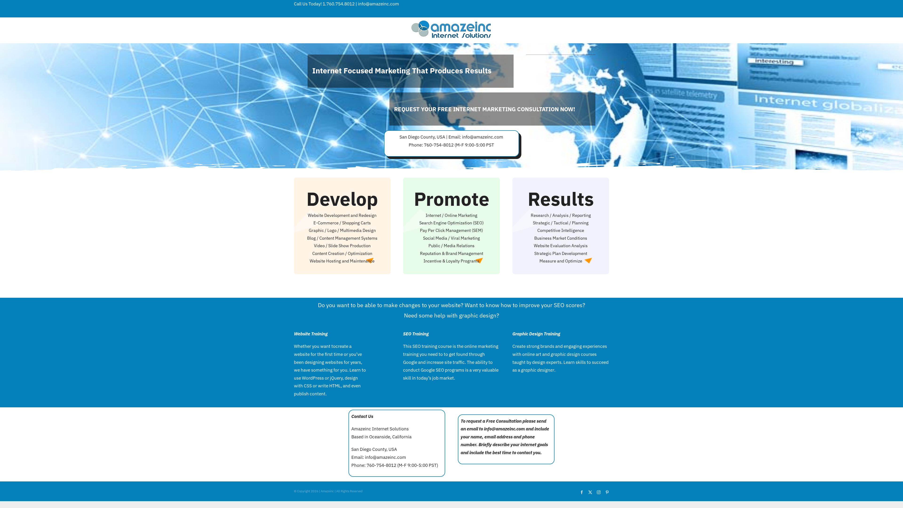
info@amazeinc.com (378, 4)
